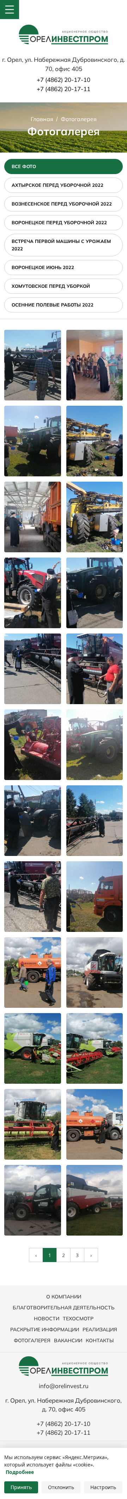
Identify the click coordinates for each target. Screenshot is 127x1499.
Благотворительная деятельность (64, 1307)
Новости (46, 1318)
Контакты (100, 1340)
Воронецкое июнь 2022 (43, 267)
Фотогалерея (32, 1340)
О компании (63, 1296)
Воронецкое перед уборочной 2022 (59, 222)
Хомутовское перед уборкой (51, 286)
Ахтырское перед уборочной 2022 (57, 185)
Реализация (100, 1329)
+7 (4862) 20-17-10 (63, 79)
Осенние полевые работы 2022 (52, 305)
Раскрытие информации (44, 1329)
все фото (24, 166)
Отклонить (61, 1487)
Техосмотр (78, 1318)
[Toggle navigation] (9, 9)
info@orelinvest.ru (64, 1386)
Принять (21, 1487)
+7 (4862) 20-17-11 (63, 89)
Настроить (103, 1487)
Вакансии (68, 1340)
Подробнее (20, 1472)
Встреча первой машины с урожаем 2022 (61, 244)
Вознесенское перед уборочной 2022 (62, 204)
